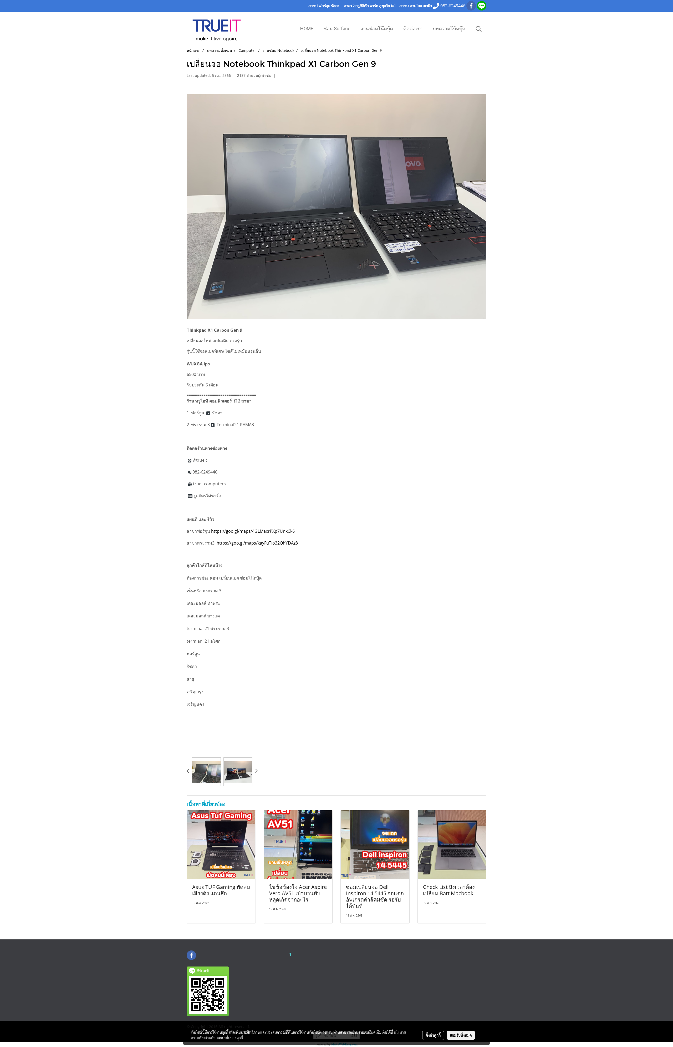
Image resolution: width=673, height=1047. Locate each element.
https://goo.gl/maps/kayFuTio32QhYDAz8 (257, 543)
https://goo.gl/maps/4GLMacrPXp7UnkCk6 (253, 531)
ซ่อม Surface (337, 28)
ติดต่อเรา (412, 28)
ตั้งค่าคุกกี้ (433, 1035)
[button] (479, 29)
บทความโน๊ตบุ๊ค (449, 28)
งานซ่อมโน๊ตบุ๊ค (377, 28)
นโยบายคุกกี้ (234, 1037)
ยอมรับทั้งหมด (461, 1035)
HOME (306, 28)
